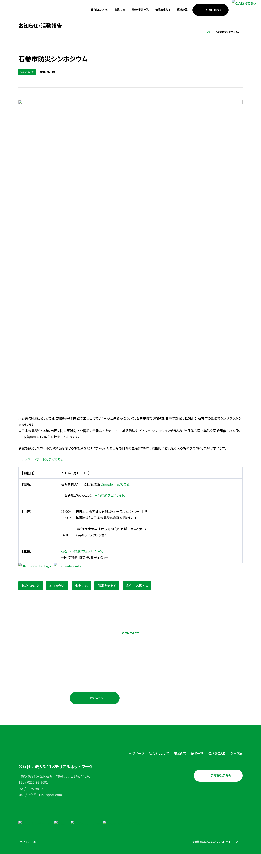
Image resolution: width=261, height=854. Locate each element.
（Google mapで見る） (115, 484)
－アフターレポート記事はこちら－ (42, 459)
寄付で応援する (137, 585)
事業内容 (119, 9)
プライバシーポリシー (29, 842)
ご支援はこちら (221, 775)
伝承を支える (162, 9)
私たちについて (99, 9)
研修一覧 (197, 753)
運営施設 (182, 9)
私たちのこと (31, 585)
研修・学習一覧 (140, 9)
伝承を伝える (217, 753)
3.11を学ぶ (57, 585)
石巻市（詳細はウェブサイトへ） (82, 551)
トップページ (135, 753)
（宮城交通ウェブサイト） (109, 495)
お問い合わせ (213, 10)
